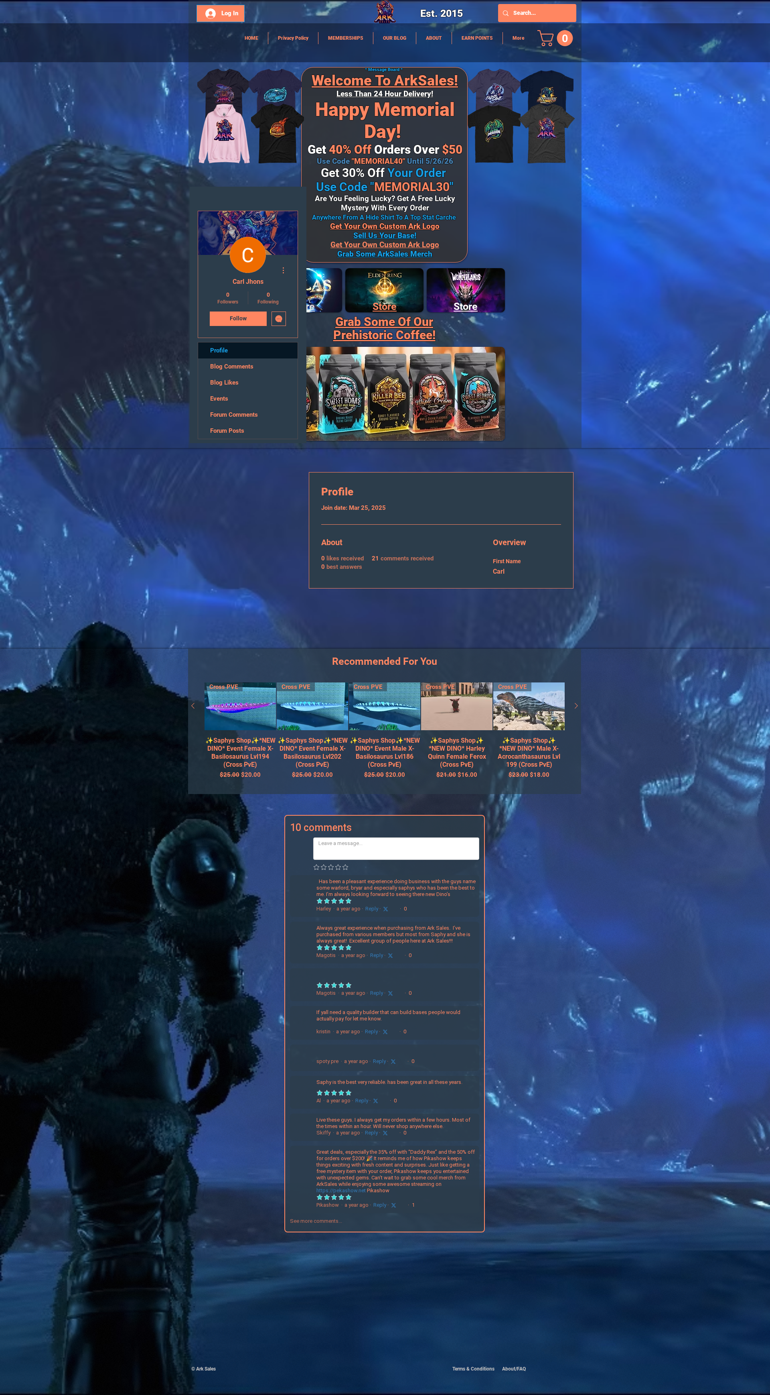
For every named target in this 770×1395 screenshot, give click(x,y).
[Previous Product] (193, 706)
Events (219, 398)
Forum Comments (234, 414)
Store (385, 306)
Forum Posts (227, 430)
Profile (219, 350)
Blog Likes (224, 382)
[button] (557, 38)
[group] (384, 735)
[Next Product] (576, 706)
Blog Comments (231, 366)
